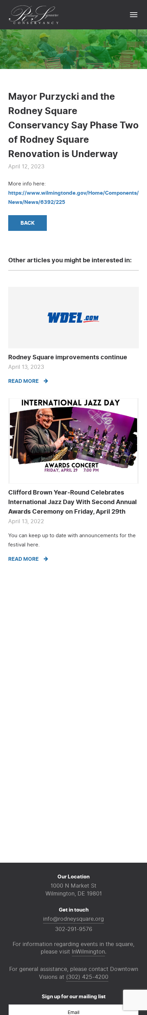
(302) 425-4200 (87, 977)
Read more (24, 381)
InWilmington (88, 952)
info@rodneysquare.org (73, 919)
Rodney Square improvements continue (67, 357)
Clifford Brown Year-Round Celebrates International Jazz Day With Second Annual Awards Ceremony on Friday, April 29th (72, 502)
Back (28, 223)
